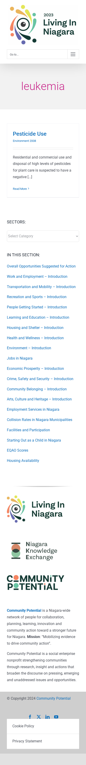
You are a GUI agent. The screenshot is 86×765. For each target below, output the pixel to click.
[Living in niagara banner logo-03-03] (35, 497)
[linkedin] (47, 717)
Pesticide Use (30, 134)
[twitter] (39, 717)
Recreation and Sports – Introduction (37, 297)
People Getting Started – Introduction (37, 307)
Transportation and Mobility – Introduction (41, 287)
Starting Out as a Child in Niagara (34, 440)
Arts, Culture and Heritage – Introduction (39, 399)
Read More (20, 189)
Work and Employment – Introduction (37, 276)
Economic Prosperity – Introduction (35, 368)
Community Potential (24, 610)
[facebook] (30, 717)
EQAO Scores (17, 450)
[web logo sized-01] (35, 538)
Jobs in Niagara (20, 358)
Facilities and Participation (28, 430)
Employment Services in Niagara (33, 409)
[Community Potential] (35, 576)
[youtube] (56, 717)
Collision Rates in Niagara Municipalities (39, 420)
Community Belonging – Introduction (37, 389)
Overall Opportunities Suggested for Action (41, 266)
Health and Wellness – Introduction (35, 338)
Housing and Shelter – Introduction (35, 328)
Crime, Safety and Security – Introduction (40, 379)
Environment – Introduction (29, 348)
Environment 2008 (24, 141)
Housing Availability (23, 460)
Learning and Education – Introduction (38, 317)
